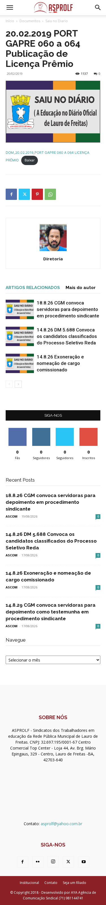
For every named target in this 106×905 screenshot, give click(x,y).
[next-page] (18, 384)
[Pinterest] (37, 194)
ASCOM (12, 516)
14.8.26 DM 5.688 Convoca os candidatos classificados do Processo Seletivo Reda (67, 336)
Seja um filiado (74, 882)
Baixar (29, 160)
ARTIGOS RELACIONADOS (33, 287)
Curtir (17, 430)
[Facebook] (11, 194)
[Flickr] (38, 862)
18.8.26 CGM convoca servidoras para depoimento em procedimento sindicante (68, 309)
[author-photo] (53, 251)
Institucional (29, 882)
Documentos (30, 21)
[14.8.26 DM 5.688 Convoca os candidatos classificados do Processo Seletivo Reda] (20, 336)
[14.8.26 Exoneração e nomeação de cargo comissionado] (20, 363)
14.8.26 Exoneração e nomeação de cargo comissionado (60, 363)
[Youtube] (83, 862)
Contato (50, 882)
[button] (10, 7)
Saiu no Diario (57, 21)
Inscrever (88, 430)
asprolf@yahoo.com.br (61, 823)
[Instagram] (53, 861)
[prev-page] (9, 384)
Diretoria (53, 258)
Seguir (41, 430)
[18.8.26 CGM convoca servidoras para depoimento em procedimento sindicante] (20, 309)
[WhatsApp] (50, 194)
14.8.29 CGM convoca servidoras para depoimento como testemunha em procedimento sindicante (51, 611)
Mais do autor (81, 287)
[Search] (98, 7)
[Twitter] (24, 194)
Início (10, 21)
